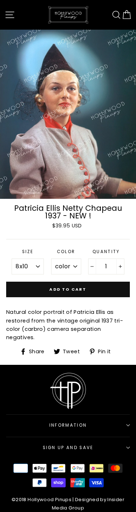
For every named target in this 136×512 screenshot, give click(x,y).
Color (66, 252)
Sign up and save (68, 448)
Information (68, 425)
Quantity (106, 252)
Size (28, 252)
